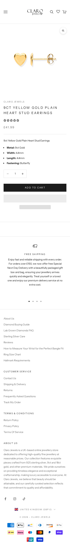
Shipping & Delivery (15, 384)
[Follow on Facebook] (5, 499)
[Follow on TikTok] (24, 499)
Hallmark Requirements (17, 360)
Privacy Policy (11, 426)
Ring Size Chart (12, 354)
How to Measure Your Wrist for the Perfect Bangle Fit (34, 348)
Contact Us (10, 378)
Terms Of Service (13, 432)
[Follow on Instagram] (15, 499)
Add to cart (35, 187)
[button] (12, 120)
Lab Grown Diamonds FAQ (19, 330)
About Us (9, 318)
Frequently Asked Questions (20, 396)
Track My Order (12, 402)
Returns (8, 390)
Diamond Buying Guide (17, 324)
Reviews (8, 342)
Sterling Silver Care (14, 336)
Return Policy (11, 420)
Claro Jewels (14, 101)
